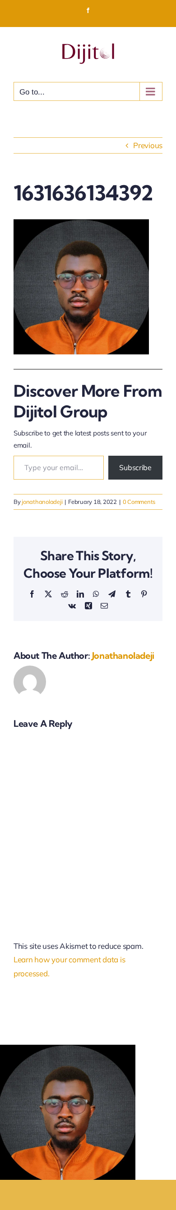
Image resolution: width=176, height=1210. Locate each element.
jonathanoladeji (42, 501)
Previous (147, 145)
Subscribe (135, 467)
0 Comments (139, 501)
